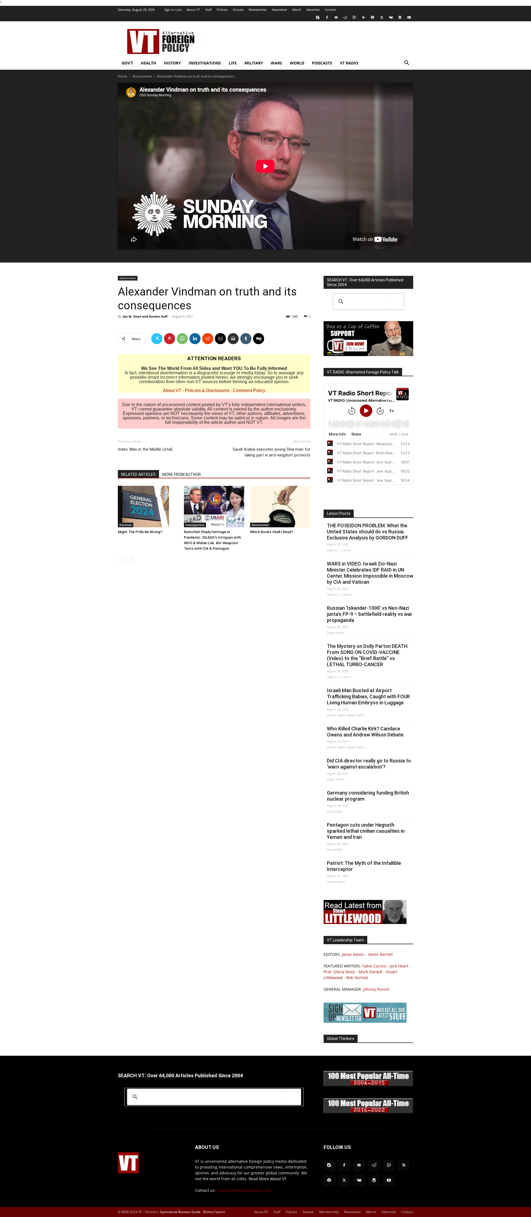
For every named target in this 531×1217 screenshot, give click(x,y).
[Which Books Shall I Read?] (280, 506)
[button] (406, 63)
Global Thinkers (340, 1038)
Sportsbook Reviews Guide (180, 1212)
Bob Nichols (357, 977)
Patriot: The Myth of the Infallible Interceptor (364, 866)
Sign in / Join (173, 9)
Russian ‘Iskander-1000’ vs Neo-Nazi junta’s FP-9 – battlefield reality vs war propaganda (369, 614)
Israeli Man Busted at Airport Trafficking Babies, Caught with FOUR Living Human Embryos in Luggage (368, 696)
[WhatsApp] (182, 338)
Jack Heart (399, 966)
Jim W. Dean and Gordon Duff (145, 316)
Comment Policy (249, 390)
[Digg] (258, 338)
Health (148, 63)
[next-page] (130, 559)
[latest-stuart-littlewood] (365, 922)
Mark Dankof (370, 971)
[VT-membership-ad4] (368, 354)
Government (142, 76)
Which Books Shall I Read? (271, 532)
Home (122, 76)
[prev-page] (121, 559)
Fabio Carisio (374, 966)
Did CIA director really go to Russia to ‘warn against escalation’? (369, 764)
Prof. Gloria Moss (339, 971)
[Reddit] (345, 17)
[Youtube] (409, 17)
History (172, 63)
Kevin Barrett (380, 954)
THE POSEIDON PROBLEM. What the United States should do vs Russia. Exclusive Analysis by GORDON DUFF (367, 532)
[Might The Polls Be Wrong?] (148, 506)
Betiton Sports (214, 1212)
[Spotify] (372, 17)
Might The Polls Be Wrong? (140, 532)
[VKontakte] (391, 17)
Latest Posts (338, 513)
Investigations (205, 63)
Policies (222, 9)
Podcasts (322, 63)
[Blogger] (318, 17)
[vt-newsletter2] (365, 1021)
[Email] (220, 338)
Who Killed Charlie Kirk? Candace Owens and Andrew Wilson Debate (365, 732)
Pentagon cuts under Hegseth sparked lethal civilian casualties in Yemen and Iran (366, 831)
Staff (208, 9)
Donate (238, 9)
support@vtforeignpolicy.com (244, 1190)
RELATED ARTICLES (138, 474)
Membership (258, 9)
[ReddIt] (207, 338)
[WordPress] (400, 17)
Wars (276, 63)
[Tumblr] (245, 338)
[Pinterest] (169, 338)
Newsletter (279, 9)
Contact (330, 9)
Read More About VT (268, 1178)
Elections (125, 525)
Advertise (313, 9)
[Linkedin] (195, 338)
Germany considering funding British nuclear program (368, 796)
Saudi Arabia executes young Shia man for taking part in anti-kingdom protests (271, 452)
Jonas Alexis (353, 954)
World (297, 63)
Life (233, 63)
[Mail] (336, 17)
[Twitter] (382, 17)
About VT (193, 9)
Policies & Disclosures (207, 390)
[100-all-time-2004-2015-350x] (368, 1085)
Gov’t (127, 63)
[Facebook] (327, 17)
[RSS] (363, 17)
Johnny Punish (376, 989)
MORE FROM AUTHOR (181, 474)
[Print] (233, 338)
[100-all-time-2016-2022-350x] (368, 1112)
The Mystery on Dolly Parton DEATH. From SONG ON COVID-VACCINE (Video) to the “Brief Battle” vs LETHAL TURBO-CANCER (367, 655)
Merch (296, 9)
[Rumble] (354, 17)
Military (253, 63)
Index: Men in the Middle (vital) (145, 449)
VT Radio (349, 63)
